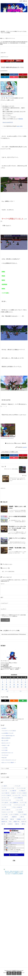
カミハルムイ (18, 443)
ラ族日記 (20, 812)
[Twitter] (5, 74)
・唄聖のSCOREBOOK (5, 738)
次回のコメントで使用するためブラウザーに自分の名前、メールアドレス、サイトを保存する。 (14, 615)
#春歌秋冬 (20, 118)
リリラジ (4, 814)
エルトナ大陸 (5, 793)
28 (25, 686)
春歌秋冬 (4, 821)
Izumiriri (25, 447)
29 (2, 689)
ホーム (3, 38)
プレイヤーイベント (11, 38)
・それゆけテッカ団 (5, 745)
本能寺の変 (24, 443)
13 (21, 682)
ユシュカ (19, 809)
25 (14, 686)
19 (17, 684)
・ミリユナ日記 (4, 747)
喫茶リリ (5, 819)
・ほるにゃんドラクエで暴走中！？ (8, 762)
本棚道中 (16, 821)
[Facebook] (14, 74)
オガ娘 (13, 793)
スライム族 (5, 802)
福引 (3, 823)
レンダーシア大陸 (13, 814)
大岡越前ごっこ (21, 819)
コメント (2, 583)
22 (2, 686)
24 (10, 686)
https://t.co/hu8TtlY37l (8, 122)
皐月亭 (23, 821)
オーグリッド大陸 (21, 793)
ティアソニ (23, 802)
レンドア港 (23, 814)
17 (10, 684)
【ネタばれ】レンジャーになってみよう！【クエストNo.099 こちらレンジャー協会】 (17, 528)
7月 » (21, 691)
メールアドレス (4, 603)
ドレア (4, 807)
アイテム (17, 785)
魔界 (23, 823)
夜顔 (12, 819)
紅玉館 (10, 823)
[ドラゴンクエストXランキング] (9, 88)
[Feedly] (23, 700)
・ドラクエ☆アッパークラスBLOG (8, 730)
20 (21, 684)
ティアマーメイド (6, 804)
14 (25, 682)
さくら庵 (4, 785)
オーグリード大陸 (6, 795)
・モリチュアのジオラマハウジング (8, 760)
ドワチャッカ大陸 (17, 807)
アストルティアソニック (8, 788)
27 (21, 686)
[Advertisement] (14, 22)
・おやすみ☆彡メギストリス (7, 752)
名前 (2, 597)
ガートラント (5, 797)
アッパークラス (21, 788)
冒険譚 (14, 816)
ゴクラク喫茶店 (18, 797)
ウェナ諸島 (13, 790)
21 (25, 684)
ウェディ (4, 790)
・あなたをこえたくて (5, 742)
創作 (22, 816)
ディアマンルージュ (19, 804)
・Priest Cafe (4, 757)
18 (14, 684)
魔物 (17, 823)
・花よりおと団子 (4, 740)
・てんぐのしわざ (4, 755)
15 (2, 684)
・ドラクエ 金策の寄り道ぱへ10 (7, 735)
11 (14, 682)
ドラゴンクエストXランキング (7, 95)
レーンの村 (5, 816)
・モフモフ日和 (4, 750)
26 (17, 686)
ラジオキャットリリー (7, 812)
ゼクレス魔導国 (14, 802)
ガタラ (24, 795)
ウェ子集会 (22, 790)
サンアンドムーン (6, 800)
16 (6, 684)
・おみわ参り (3, 728)
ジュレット (19, 800)
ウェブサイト (3, 609)
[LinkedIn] (5, 77)
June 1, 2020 (19, 126)
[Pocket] (14, 77)
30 (6, 689)
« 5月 (7, 691)
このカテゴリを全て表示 (14, 851)
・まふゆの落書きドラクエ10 (7, 733)
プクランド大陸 (6, 809)
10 (10, 682)
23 (6, 686)
